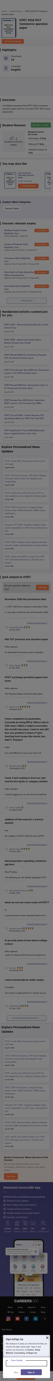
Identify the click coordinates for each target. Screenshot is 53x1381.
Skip (16, 1372)
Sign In (31, 1372)
